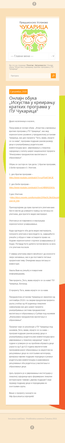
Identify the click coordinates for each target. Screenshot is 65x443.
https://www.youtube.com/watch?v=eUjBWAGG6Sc (32, 187)
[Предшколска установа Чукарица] (34, 51)
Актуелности (40, 65)
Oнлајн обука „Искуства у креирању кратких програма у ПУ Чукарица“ (32, 104)
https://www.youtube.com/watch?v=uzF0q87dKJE (31, 178)
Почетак (30, 65)
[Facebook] (34, 4)
